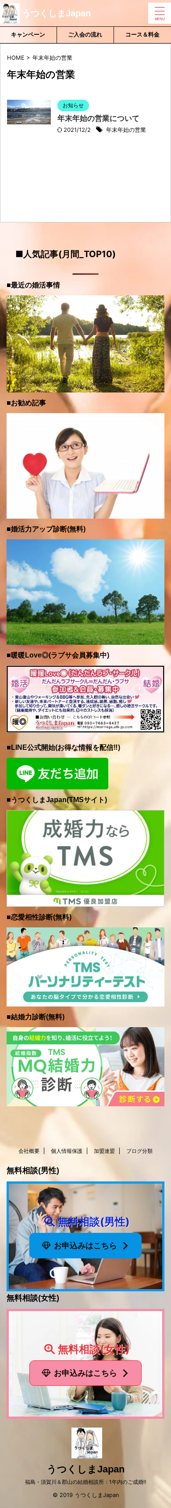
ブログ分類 (139, 1151)
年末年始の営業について (98, 118)
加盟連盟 (104, 1151)
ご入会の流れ (85, 34)
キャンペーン (28, 34)
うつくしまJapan (56, 13)
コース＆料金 (142, 34)
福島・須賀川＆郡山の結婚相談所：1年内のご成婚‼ (85, 1482)
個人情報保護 (66, 1151)
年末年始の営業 (126, 129)
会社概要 (28, 1151)
